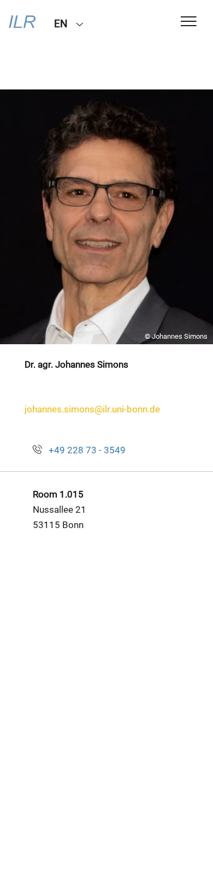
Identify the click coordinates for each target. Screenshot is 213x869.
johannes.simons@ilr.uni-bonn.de (92, 409)
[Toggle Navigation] (189, 22)
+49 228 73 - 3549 (87, 450)
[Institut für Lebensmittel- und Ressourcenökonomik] (23, 23)
